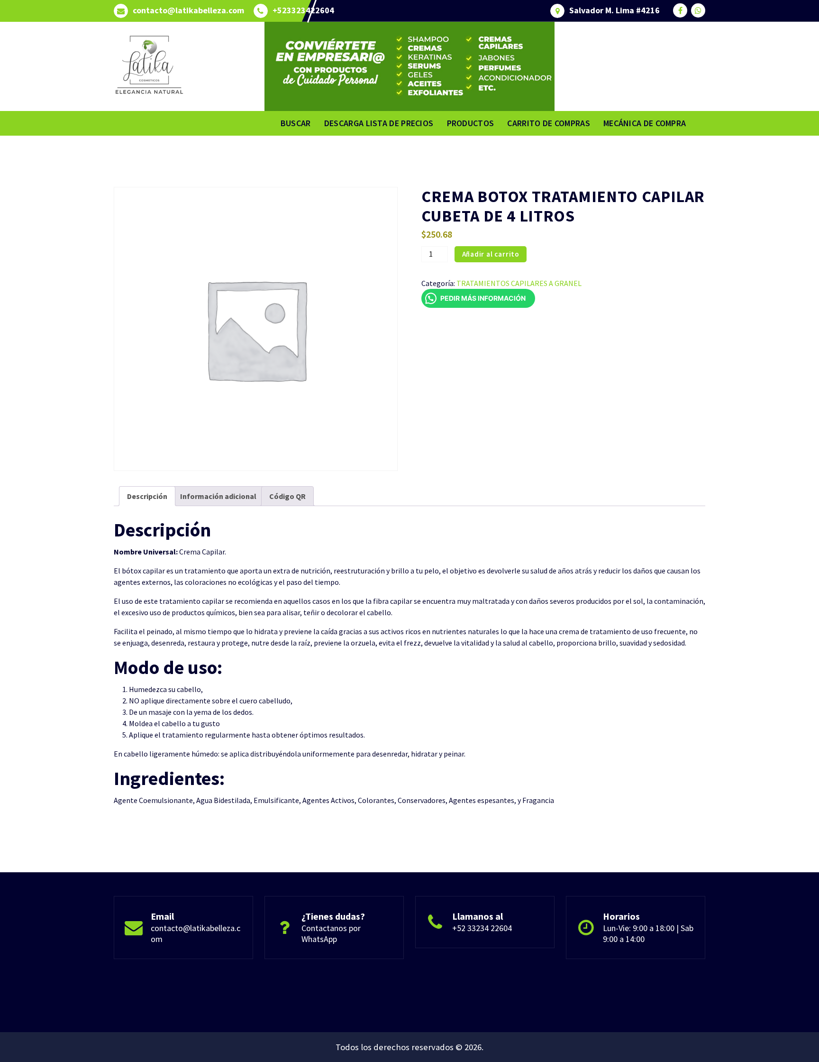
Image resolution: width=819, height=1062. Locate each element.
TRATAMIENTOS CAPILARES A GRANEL (519, 283)
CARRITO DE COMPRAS (548, 123)
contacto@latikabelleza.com (188, 10)
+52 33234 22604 (482, 928)
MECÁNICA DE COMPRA (644, 123)
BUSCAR (296, 123)
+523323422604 (303, 10)
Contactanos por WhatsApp (331, 933)
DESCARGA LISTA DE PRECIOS (379, 123)
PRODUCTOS (470, 123)
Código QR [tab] (287, 496)
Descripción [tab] (147, 496)
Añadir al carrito (491, 254)
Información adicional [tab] (218, 496)
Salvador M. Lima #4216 (614, 10)
